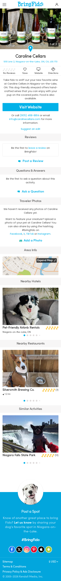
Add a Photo (32, 240)
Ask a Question (32, 191)
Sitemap (8, 561)
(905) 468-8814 (29, 115)
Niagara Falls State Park (19, 455)
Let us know (23, 523)
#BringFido (30, 539)
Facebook (16, 234)
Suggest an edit (30, 129)
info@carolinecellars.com (24, 119)
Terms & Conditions (14, 566)
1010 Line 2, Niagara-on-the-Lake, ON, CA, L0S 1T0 (30, 61)
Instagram (44, 234)
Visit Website (30, 107)
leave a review (37, 148)
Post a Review (32, 161)
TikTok (30, 234)
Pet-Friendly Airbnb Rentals (21, 327)
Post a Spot (30, 511)
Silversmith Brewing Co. (18, 390)
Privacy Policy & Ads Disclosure (22, 571)
